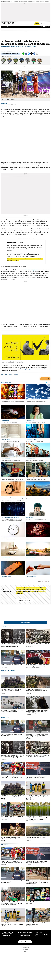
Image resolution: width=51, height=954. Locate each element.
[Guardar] (37, 53)
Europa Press (28, 840)
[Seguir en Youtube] (44, 934)
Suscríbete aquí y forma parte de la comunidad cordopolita (31, 369)
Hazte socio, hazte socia (24, 600)
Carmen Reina (4, 103)
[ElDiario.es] (45, 26)
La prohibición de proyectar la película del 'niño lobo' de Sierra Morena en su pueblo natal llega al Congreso (37, 711)
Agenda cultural (37, 1)
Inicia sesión (42, 23)
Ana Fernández (29, 903)
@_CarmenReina (4, 106)
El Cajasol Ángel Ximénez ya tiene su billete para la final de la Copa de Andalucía (37, 776)
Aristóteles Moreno (29, 646)
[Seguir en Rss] (36, 936)
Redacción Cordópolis (36, 667)
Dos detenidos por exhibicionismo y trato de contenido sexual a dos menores (12, 710)
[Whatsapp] (23, 53)
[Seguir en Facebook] (39, 934)
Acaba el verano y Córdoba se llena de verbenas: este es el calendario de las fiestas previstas (12, 839)
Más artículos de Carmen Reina (8, 670)
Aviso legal (25, 949)
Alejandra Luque (4, 667)
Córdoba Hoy (5, 27)
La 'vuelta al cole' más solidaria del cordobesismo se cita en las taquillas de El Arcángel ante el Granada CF (11, 903)
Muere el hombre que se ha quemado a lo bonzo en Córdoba (11, 665)
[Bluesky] (29, 53)
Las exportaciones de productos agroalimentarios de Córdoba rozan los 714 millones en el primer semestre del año (37, 818)
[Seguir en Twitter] (37, 934)
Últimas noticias (5, 844)
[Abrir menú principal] (49, 23)
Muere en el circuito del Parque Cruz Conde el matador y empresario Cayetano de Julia (38, 665)
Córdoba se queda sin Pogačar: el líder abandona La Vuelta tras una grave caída (11, 776)
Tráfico (9, 1)
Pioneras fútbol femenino (17, 1)
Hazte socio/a (37, 23)
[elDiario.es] (8, 935)
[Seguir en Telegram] (40, 934)
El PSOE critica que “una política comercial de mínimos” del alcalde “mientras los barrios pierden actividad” (38, 882)
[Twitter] (31, 53)
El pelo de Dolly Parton (32, 902)
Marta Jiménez (3, 647)
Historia (12, 1)
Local (2, 374)
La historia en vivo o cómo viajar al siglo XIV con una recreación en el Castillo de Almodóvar (12, 691)
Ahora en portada (5, 717)
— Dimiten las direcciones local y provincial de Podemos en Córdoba (18, 46)
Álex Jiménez (3, 778)
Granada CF (41, 1)
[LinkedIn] (34, 53)
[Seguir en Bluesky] (36, 934)
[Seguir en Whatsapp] (48, 934)
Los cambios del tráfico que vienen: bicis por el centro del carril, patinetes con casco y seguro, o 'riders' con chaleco (37, 735)
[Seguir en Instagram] (42, 934)
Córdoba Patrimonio (46, 1)
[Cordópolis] (8, 933)
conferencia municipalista (29, 269)
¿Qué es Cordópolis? (25, 947)
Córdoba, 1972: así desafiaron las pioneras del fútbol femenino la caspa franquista (37, 644)
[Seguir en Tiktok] (46, 934)
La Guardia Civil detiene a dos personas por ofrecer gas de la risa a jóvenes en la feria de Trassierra (37, 797)
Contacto (25, 951)
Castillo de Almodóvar (31, 1)
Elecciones (16, 374)
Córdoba (5, 374)
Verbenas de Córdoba (24, 1)
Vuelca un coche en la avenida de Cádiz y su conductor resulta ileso (12, 817)
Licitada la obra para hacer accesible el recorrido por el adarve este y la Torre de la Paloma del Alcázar (37, 691)
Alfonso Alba (28, 667)
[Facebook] (26, 53)
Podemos (10, 374)
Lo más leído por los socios (7, 627)
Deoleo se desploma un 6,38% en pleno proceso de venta (36, 838)
